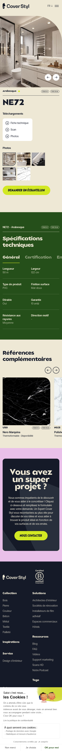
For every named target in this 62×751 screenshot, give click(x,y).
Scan (13, 129)
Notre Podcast (40, 670)
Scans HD (37, 665)
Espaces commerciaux (44, 621)
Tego (35, 680)
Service (8, 653)
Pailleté (6, 632)
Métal (6, 621)
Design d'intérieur (12, 660)
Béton (6, 616)
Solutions (39, 593)
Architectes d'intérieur (44, 600)
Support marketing (42, 659)
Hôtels (36, 626)
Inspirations (11, 642)
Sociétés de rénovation (45, 605)
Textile (6, 626)
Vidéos (36, 654)
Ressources (40, 637)
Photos (15, 136)
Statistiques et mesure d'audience (21, 734)
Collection (10, 593)
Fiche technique (19, 123)
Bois (5, 600)
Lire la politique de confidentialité (18, 720)
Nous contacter (31, 535)
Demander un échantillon (26, 190)
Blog (35, 643)
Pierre (6, 605)
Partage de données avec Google (21, 731)
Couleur (7, 611)
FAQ (34, 649)
